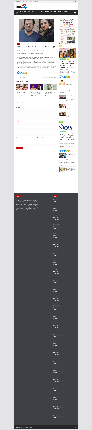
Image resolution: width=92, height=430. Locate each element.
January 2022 (55, 323)
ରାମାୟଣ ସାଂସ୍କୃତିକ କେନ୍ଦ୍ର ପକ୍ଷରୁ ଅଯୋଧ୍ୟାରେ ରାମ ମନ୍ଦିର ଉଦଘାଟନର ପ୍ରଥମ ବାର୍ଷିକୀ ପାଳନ (70, 106)
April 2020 (54, 370)
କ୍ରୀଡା (42, 11)
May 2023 (54, 287)
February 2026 (55, 212)
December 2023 (55, 271)
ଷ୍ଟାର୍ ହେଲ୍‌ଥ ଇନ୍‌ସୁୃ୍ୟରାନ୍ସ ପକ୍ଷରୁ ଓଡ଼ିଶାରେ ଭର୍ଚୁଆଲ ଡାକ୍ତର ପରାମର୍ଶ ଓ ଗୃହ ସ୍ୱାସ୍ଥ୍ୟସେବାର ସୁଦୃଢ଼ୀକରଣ (67, 136)
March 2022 (55, 318)
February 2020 (55, 374)
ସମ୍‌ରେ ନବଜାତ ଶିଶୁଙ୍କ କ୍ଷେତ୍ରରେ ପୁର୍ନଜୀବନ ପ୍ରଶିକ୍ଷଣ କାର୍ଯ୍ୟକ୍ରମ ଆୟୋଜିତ (69, 114)
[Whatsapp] (24, 73)
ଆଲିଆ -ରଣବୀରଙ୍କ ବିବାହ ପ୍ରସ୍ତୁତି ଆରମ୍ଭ (36, 92)
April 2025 (54, 235)
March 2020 (55, 372)
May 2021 (54, 341)
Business (61, 59)
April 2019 (54, 397)
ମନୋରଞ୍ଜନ (37, 11)
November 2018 (56, 408)
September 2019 (56, 386)
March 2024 (55, 264)
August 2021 (55, 334)
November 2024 (56, 246)
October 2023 (55, 275)
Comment (18, 107)
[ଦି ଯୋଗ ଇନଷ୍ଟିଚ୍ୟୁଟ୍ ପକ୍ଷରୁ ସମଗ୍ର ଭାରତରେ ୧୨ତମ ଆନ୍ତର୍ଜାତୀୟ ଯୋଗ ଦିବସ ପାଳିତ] (62, 157)
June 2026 (54, 203)
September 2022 (56, 305)
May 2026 (54, 206)
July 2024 (54, 255)
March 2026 (55, 210)
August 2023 (55, 280)
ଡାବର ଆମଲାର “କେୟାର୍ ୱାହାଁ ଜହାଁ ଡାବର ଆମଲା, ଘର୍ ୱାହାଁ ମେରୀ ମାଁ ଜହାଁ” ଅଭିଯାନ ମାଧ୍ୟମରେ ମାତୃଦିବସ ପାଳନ (67, 64)
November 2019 (56, 381)
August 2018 (55, 415)
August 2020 (55, 361)
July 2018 (54, 417)
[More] (26, 73)
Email (17, 127)
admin (23, 48)
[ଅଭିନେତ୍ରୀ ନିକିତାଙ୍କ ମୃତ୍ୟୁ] (22, 84)
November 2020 (56, 354)
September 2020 (56, 359)
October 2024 (55, 248)
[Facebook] (18, 73)
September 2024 (56, 251)
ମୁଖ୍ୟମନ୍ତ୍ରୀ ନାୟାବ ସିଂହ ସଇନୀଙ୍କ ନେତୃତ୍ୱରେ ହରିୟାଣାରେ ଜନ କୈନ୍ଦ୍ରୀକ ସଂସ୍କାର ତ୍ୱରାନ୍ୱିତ (70, 82)
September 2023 (56, 278)
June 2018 (54, 419)
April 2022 (54, 316)
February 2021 (55, 347)
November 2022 (56, 300)
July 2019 (54, 390)
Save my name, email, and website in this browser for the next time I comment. (33, 137)
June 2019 (54, 392)
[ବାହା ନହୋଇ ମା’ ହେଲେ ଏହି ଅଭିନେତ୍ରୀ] (50, 84)
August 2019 (55, 388)
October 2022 (55, 302)
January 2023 (55, 296)
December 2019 (55, 379)
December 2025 (55, 217)
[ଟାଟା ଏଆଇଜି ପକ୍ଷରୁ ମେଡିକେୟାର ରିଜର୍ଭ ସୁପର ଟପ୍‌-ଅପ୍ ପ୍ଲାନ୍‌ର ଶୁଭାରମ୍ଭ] (62, 170)
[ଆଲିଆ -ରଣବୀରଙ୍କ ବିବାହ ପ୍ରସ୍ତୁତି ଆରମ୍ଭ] (36, 84)
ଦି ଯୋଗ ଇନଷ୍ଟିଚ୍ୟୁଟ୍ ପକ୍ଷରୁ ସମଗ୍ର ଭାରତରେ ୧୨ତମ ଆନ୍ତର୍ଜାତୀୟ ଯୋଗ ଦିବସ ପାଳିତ (70, 156)
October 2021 (55, 329)
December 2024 (55, 244)
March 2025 (55, 237)
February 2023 (55, 293)
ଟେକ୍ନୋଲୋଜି (47, 11)
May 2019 (54, 395)
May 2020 (54, 368)
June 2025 (54, 230)
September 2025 (56, 224)
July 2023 (54, 282)
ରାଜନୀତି (29, 11)
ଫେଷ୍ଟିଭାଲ (66, 11)
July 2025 (54, 228)
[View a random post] (75, 13)
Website (17, 132)
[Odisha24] (17, 13)
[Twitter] (20, 73)
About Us (21, 11)
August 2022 (55, 307)
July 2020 (54, 363)
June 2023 (54, 284)
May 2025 (54, 233)
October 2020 (55, 356)
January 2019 (55, 404)
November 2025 (56, 219)
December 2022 (55, 298)
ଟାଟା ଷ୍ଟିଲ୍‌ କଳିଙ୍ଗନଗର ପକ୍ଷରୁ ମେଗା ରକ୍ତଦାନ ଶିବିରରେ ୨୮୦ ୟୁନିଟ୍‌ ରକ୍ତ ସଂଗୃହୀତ (66, 163)
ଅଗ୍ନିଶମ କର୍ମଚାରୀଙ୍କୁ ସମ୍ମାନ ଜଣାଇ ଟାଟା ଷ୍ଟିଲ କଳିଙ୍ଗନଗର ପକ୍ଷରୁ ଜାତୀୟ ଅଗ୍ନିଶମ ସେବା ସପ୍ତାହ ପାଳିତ (67, 90)
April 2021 (54, 343)
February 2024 (55, 266)
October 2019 (55, 383)
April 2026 (54, 208)
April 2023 (54, 289)
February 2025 (55, 239)
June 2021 (54, 338)
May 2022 (54, 314)
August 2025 (55, 226)
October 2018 (55, 410)
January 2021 (55, 350)
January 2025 (55, 242)
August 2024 (55, 253)
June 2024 (54, 257)
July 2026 (54, 201)
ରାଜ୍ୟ (25, 11)
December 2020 (55, 352)
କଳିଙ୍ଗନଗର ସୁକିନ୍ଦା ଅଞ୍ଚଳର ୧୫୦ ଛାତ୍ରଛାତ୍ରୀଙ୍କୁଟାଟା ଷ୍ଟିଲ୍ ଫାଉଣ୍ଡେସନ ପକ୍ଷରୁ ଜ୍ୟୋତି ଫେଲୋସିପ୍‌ (70, 98)
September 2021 (56, 332)
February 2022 (55, 320)
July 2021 (54, 336)
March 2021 (55, 345)
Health (65, 59)
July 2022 (54, 309)
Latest (68, 59)
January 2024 (55, 269)
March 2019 (55, 399)
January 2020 (55, 377)
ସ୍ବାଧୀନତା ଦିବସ (60, 11)
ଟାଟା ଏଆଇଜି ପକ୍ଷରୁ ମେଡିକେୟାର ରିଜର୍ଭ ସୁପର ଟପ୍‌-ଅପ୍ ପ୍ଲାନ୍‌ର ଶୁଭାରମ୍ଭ (70, 169)
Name (17, 121)
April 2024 (54, 262)
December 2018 (55, 406)
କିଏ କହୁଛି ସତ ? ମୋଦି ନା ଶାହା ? (22, 77)
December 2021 (55, 325)
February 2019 (55, 401)
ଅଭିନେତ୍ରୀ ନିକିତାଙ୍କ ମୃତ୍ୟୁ (21, 92)
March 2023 (55, 291)
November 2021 (56, 327)
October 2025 (55, 221)
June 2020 (54, 365)
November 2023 (56, 273)
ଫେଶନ (51, 11)
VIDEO (55, 11)
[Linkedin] (22, 73)
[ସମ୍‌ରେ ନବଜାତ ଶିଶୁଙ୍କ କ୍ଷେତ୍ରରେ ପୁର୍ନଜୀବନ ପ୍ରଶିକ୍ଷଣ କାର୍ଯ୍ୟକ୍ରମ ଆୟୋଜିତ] (62, 115)
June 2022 (54, 311)
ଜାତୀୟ (33, 11)
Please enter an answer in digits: (22, 141)
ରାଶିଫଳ (20, 14)
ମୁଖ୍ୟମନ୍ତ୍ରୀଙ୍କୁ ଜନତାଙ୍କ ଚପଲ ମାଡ (49, 77)
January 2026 (55, 215)
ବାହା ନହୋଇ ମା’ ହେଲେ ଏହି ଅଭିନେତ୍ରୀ (50, 92)
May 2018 (54, 422)
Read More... (18, 211)
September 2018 (56, 413)
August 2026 (55, 199)
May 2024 (54, 260)
